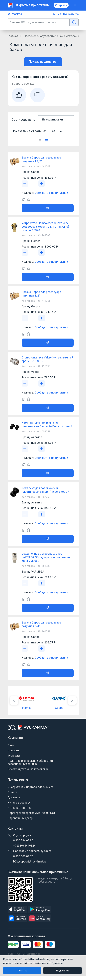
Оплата (12, 792)
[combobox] (56, 119)
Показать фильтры (43, 62)
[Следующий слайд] (72, 700)
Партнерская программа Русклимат (31, 812)
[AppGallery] (39, 918)
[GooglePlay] (39, 909)
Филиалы (14, 755)
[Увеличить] (41, 183)
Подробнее (62, 970)
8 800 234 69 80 (23, 840)
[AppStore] (17, 909)
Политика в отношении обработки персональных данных (30, 762)
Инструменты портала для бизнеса (31, 787)
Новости (13, 750)
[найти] (73, 22)
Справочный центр (20, 818)
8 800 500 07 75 (23, 856)
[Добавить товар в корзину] (48, 208)
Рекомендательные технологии (28, 769)
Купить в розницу (19, 802)
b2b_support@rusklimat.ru (30, 861)
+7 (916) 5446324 (67, 14)
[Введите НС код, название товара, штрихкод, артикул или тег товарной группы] (43, 22)
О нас (11, 745)
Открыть (61, 5)
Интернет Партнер (19, 807)
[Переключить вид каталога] (39, 141)
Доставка (14, 797)
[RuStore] (17, 918)
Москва (17, 14)
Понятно (22, 970)
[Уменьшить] (25, 183)
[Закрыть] (75, 5)
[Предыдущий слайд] (14, 700)
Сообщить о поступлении (51, 192)
